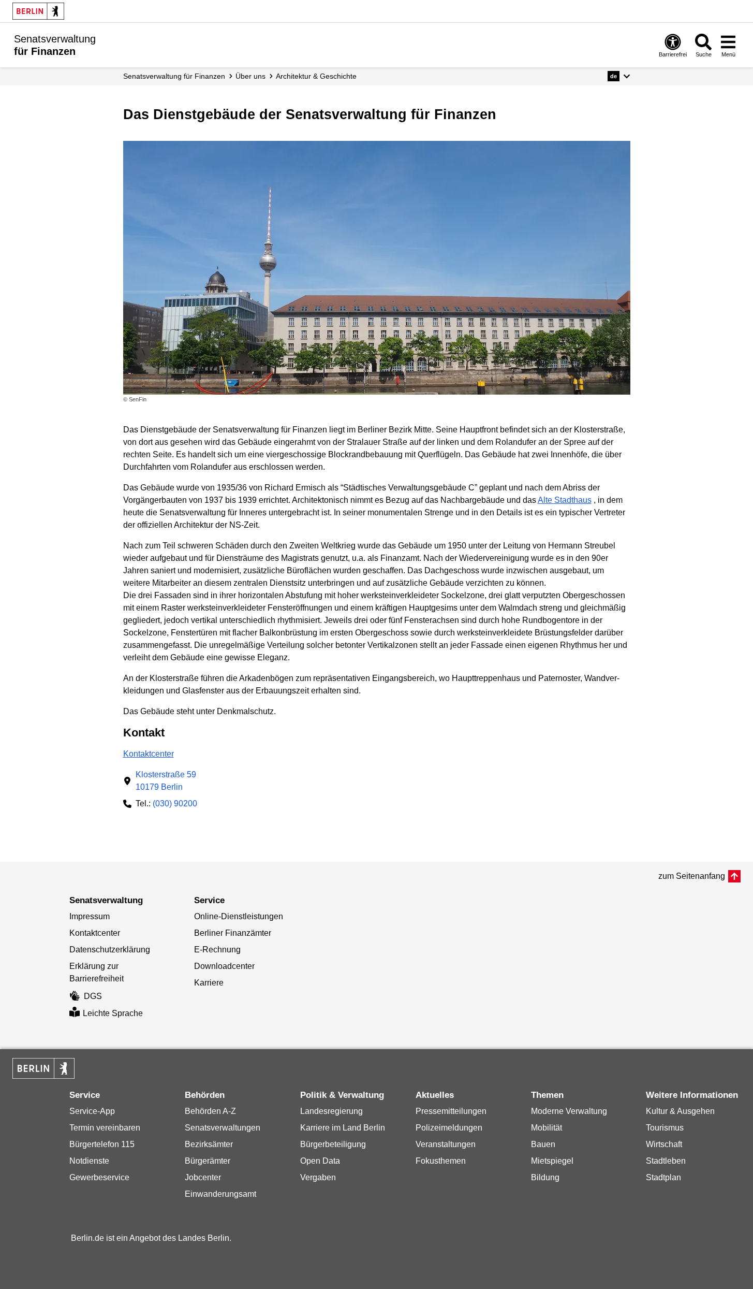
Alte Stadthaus (565, 500)
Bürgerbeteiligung (333, 1144)
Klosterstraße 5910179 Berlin (166, 780)
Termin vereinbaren (104, 1127)
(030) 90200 (175, 803)
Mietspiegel (552, 1160)
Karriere (209, 982)
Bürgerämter (207, 1160)
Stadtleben (666, 1160)
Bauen (543, 1144)
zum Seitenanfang (691, 876)
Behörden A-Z (210, 1111)
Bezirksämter (209, 1144)
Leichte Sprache (113, 1013)
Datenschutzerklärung (109, 949)
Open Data (320, 1160)
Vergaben (318, 1177)
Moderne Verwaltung (569, 1111)
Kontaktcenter (148, 753)
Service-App (92, 1111)
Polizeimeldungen (449, 1127)
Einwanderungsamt (220, 1194)
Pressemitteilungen (451, 1111)
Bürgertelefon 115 (102, 1144)
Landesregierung (331, 1111)
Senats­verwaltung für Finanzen (174, 76)
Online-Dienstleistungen (238, 916)
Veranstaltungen (446, 1144)
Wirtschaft (664, 1144)
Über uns (250, 76)
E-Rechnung (217, 949)
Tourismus (665, 1127)
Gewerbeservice (99, 1177)
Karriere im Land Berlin (342, 1127)
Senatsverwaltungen (222, 1127)
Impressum (89, 916)
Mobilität (546, 1127)
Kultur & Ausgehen (680, 1111)
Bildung (545, 1177)
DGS (93, 996)
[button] (619, 76)
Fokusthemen (441, 1160)
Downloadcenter (224, 966)
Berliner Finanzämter (232, 933)
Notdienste (89, 1160)
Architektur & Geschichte (316, 76)
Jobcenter (203, 1177)
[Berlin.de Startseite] (38, 11)
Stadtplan (663, 1177)
